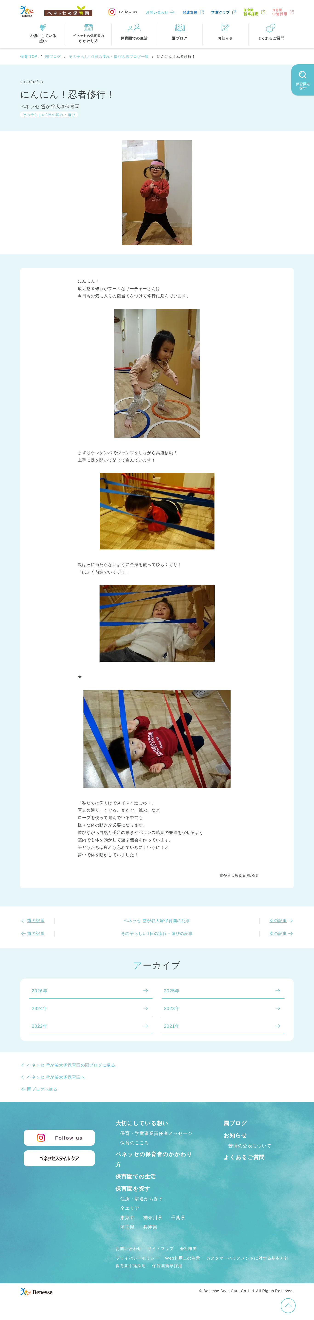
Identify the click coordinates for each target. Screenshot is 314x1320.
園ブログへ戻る (42, 1089)
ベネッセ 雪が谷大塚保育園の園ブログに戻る (71, 1065)
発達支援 (190, 12)
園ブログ (53, 57)
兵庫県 (150, 1227)
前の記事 (36, 920)
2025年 (172, 990)
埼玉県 (127, 1227)
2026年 (40, 990)
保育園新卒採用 (167, 1266)
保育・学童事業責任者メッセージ (156, 1133)
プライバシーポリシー (137, 1258)
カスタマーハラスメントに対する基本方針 (247, 1258)
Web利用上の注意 (182, 1258)
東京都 (127, 1217)
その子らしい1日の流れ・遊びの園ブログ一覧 (109, 57)
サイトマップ (161, 1248)
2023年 (172, 1008)
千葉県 (178, 1217)
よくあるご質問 (244, 1157)
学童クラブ (220, 12)
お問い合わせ (157, 12)
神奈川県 (153, 1217)
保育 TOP (28, 57)
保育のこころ (134, 1142)
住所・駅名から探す (141, 1198)
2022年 (40, 1026)
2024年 (40, 1008)
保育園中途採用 (131, 1266)
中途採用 (279, 12)
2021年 (172, 1026)
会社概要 (188, 1248)
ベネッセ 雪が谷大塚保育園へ (56, 1077)
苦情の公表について (249, 1145)
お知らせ (235, 1135)
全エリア (130, 1208)
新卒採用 (251, 12)
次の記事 (278, 920)
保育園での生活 (136, 1176)
